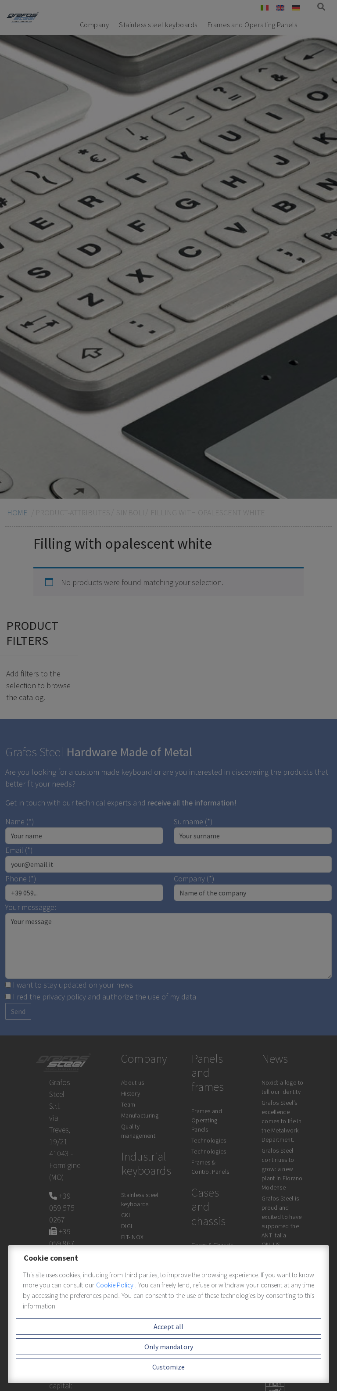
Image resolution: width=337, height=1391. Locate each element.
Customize (168, 1366)
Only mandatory (168, 1346)
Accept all (168, 1326)
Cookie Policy (116, 1285)
